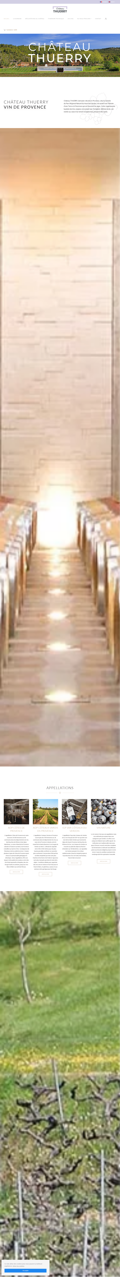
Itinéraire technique (56, 18)
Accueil (6, 18)
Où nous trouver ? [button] (84, 18)
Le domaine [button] (17, 18)
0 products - (12, 30)
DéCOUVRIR (16, 872)
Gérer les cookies (18, 1266)
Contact (98, 18)
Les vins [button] (70, 18)
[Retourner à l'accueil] (60, 9)
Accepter (25, 1270)
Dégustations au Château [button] (34, 18)
